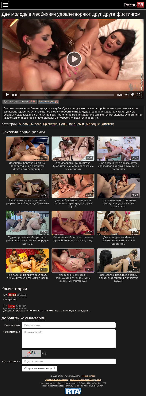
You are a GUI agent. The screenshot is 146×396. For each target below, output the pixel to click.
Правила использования (56, 379)
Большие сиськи (71, 124)
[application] (73, 59)
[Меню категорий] (5, 4)
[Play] (73, 59)
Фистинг (108, 124)
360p (127, 94)
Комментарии (46, 101)
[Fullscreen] (138, 94)
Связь (98, 379)
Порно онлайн (88, 376)
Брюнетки (50, 124)
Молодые (93, 124)
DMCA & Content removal (82, 379)
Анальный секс (30, 124)
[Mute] (132, 94)
